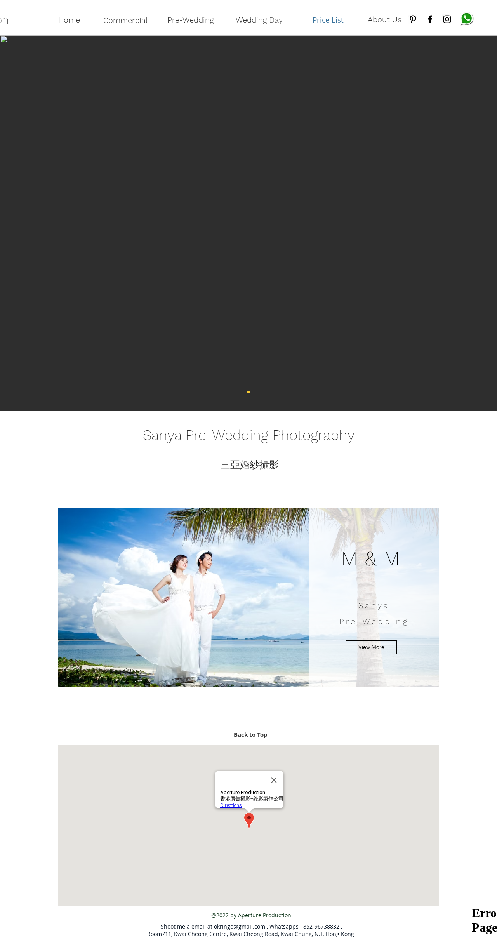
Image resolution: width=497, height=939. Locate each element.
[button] (371, 647)
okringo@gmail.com (239, 926)
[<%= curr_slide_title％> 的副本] (248, 392)
